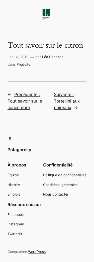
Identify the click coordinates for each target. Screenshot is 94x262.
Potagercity (19, 149)
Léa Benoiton (52, 57)
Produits (23, 64)
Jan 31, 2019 (18, 57)
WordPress (37, 251)
